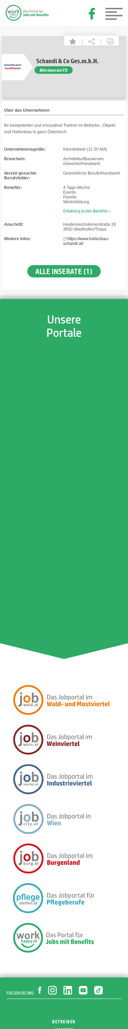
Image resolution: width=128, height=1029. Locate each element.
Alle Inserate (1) (54, 70)
